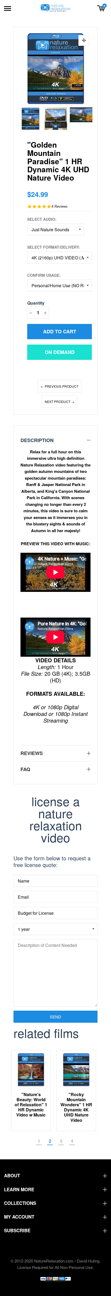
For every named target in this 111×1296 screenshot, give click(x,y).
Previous (24, 117)
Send (55, 1016)
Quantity (35, 303)
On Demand (60, 352)
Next (86, 117)
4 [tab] (72, 1141)
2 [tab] (50, 1141)
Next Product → (59, 401)
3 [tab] (61, 1141)
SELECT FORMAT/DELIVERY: (53, 247)
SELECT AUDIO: (42, 219)
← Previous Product (59, 386)
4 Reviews (59, 206)
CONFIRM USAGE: (44, 275)
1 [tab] (39, 1141)
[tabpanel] (33, 1090)
